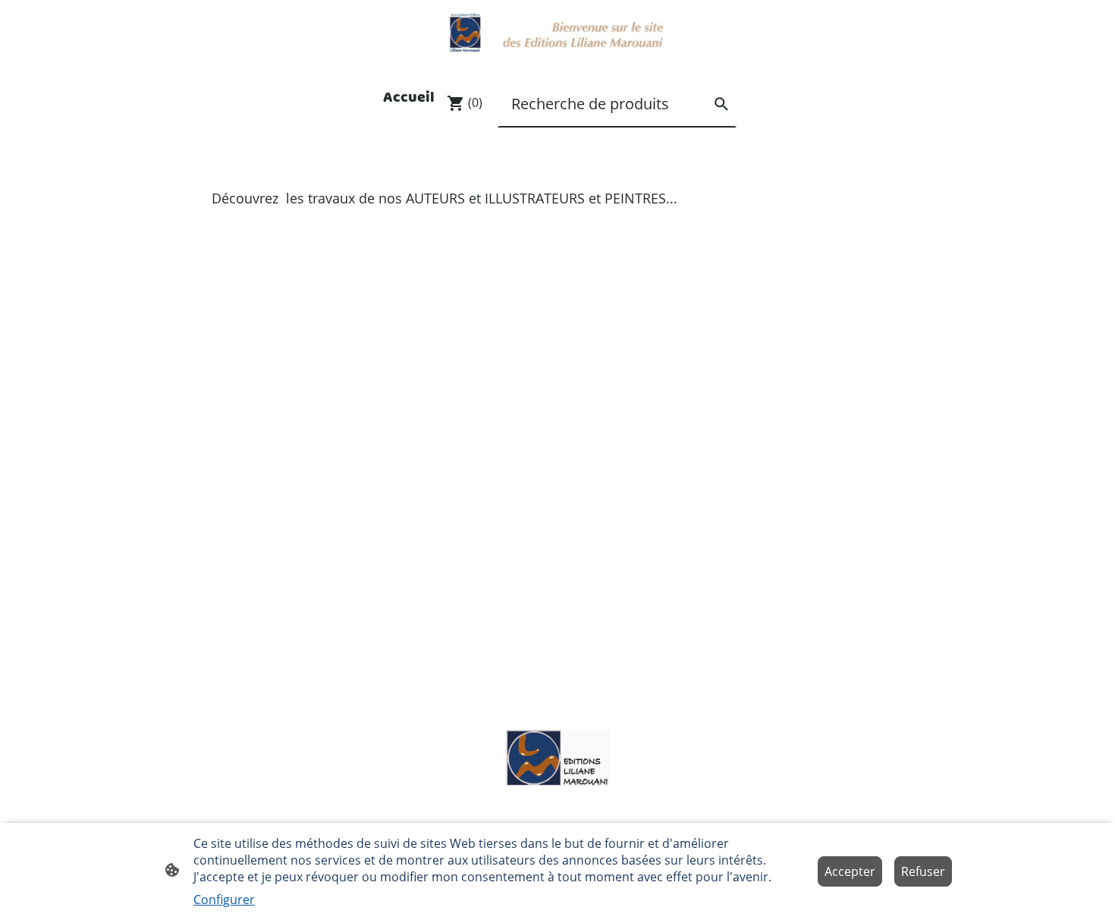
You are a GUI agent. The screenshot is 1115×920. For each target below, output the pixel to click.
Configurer (224, 899)
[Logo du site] (557, 32)
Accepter (849, 871)
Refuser (923, 871)
